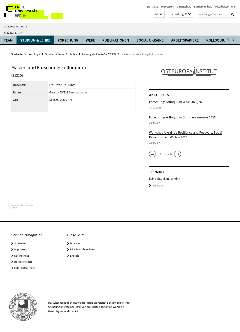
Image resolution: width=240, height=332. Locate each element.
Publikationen (115, 40)
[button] (159, 14)
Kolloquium (217, 40)
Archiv (73, 54)
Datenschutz (184, 6)
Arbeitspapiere (185, 40)
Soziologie (13, 32)
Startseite (152, 6)
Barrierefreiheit (203, 6)
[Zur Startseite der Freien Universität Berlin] (31, 11)
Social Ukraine (150, 40)
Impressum (167, 6)
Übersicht (158, 185)
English (74, 255)
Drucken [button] (75, 243)
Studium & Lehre (35, 40)
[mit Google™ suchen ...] (232, 14)
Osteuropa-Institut (15, 26)
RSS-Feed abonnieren (82, 249)
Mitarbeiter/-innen (225, 6)
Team (8, 40)
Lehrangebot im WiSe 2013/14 (99, 54)
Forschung (68, 40)
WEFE (90, 40)
